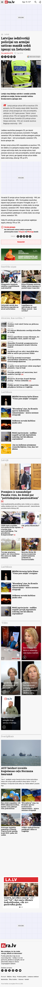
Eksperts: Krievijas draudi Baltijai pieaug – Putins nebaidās (22, 380)
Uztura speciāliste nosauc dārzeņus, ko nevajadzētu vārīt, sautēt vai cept (23, 338)
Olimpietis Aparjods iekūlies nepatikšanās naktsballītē (10, 286)
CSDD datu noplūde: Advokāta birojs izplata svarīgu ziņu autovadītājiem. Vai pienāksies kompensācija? (10, 530)
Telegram (22, 232)
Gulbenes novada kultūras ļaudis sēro (23, 422)
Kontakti (27, 979)
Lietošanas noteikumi (33, 976)
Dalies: (13, 236)
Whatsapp (30, 232)
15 (22, 374)
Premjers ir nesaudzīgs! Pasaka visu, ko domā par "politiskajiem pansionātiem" (20, 495)
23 (30, 381)
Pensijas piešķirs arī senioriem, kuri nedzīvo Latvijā (22, 373)
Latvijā (7, 34)
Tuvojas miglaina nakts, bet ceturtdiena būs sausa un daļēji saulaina (10, 555)
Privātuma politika (21, 976)
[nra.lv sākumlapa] (10, 2)
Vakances (21, 979)
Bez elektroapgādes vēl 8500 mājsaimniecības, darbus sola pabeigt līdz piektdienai (10, 805)
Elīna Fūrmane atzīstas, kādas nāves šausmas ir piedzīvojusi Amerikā (31, 286)
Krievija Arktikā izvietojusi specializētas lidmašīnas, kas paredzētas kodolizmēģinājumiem (24, 359)
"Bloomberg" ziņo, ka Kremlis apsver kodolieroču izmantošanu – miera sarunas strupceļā (25, 412)
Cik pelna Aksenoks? (30, 526)
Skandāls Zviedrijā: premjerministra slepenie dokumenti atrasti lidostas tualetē (23, 345)
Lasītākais (6, 392)
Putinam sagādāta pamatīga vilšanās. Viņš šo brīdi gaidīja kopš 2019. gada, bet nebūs (9, 831)
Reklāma (9, 976)
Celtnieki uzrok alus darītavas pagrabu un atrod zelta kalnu (10, 307)
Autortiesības (4, 979)
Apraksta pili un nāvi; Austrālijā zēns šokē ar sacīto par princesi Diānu (23, 352)
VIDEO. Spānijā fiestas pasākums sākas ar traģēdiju (31, 829)
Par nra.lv (3, 976)
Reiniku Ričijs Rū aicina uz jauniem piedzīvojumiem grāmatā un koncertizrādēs (29, 556)
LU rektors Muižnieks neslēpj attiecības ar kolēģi (24, 331)
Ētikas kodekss (13, 979)
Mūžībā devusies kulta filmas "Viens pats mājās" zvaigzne (25, 397)
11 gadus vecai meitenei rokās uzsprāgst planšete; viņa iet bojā (24, 367)
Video (5, 622)
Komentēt (21, 242)
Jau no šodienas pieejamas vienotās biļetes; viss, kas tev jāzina (25, 447)
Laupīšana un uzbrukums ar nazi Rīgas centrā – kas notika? (29, 308)
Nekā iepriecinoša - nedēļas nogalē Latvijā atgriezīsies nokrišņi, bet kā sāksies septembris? (24, 436)
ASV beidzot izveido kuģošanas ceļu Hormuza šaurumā (17, 771)
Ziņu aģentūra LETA (7, 53)
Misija (14, 976)
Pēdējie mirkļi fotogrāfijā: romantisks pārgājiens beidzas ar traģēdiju (23, 386)
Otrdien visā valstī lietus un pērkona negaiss (23, 325)
